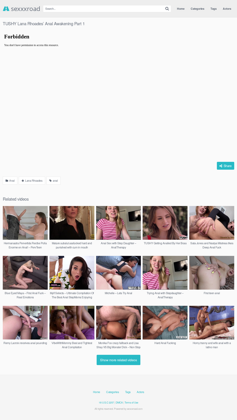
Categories (197, 9)
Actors (227, 9)
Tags (213, 9)
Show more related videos (118, 359)
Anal (12, 181)
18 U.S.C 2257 (106, 402)
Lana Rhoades (34, 181)
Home (180, 9)
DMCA (119, 402)
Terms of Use (131, 402)
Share (227, 165)
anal (55, 181)
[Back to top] (227, 409)
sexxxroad (25, 9)
